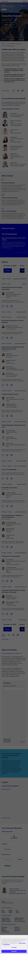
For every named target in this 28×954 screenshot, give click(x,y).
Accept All (13, 951)
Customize (13, 947)
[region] (14, 944)
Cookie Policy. (6, 944)
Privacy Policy (22, 943)
